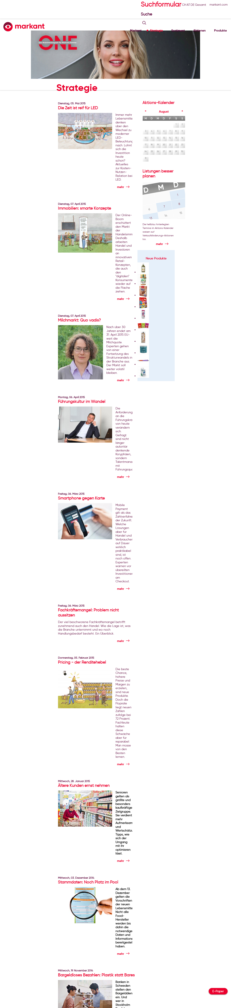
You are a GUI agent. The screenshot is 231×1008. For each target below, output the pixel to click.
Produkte (220, 30)
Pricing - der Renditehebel (82, 662)
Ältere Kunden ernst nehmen (84, 785)
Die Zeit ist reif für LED (78, 107)
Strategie (156, 30)
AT (188, 5)
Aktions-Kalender (159, 102)
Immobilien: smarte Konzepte (84, 208)
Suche (147, 14)
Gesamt (200, 5)
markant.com (219, 4)
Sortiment (178, 30)
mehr (120, 187)
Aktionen (199, 30)
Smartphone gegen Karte (81, 498)
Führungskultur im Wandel (81, 401)
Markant (136, 30)
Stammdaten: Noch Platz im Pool (88, 881)
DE (192, 5)
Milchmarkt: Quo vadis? (79, 320)
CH (184, 5)
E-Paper (218, 991)
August (164, 111)
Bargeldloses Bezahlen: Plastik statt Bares (96, 974)
